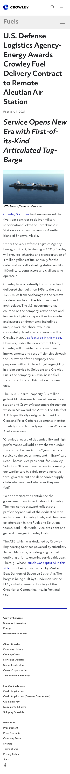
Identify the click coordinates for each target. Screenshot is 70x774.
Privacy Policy (11, 754)
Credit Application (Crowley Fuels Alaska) (26, 696)
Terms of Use (10, 749)
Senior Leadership (13, 665)
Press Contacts (11, 733)
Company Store (12, 738)
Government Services (15, 634)
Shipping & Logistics (14, 623)
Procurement (10, 728)
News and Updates (13, 660)
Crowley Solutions (16, 214)
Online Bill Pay (11, 702)
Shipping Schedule (13, 712)
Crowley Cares (11, 655)
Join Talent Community (16, 676)
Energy (7, 628)
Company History (13, 649)
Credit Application (13, 691)
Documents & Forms (14, 707)
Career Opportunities (15, 670)
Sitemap (8, 744)
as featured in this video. (44, 338)
